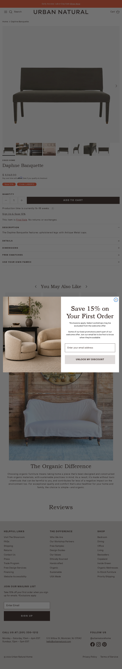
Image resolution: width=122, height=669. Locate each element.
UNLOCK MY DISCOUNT (90, 359)
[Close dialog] (116, 300)
